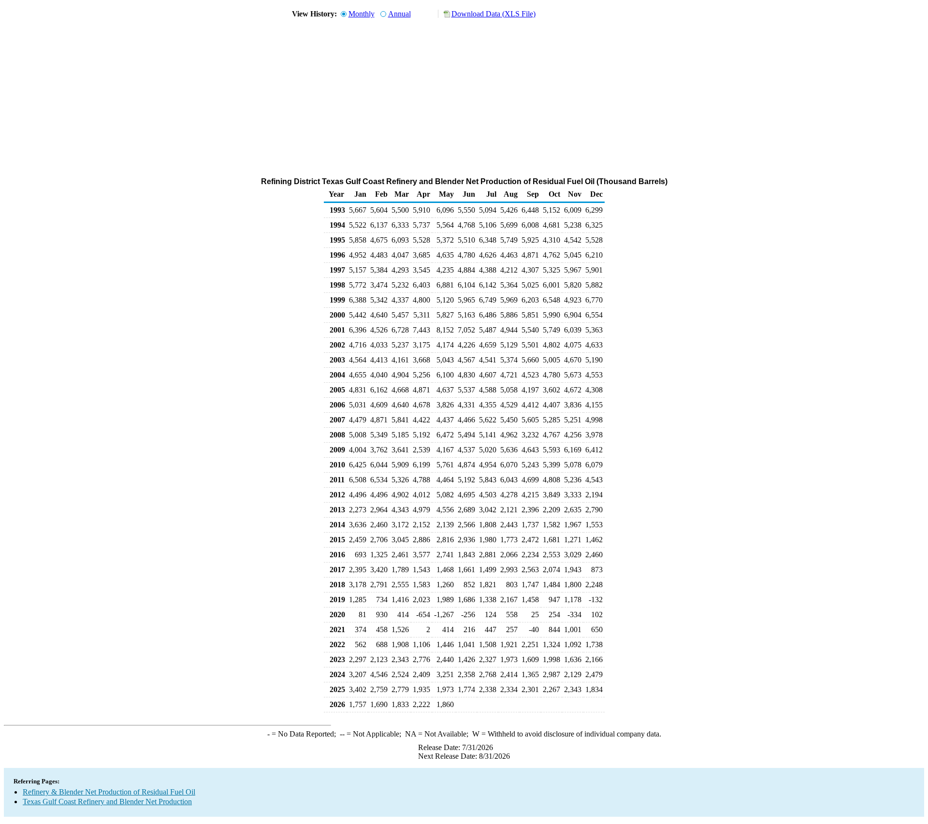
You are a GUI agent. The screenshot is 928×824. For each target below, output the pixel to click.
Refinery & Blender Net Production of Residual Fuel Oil (109, 792)
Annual (399, 14)
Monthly (361, 14)
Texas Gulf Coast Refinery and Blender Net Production (107, 801)
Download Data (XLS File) (493, 14)
